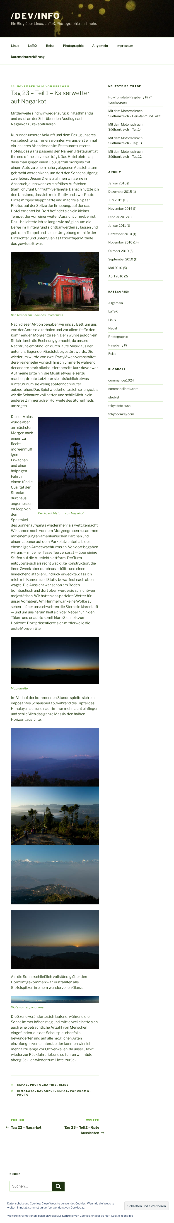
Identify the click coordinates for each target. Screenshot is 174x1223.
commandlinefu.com (123, 389)
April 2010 (115, 276)
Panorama (80, 1090)
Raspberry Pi (117, 345)
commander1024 (121, 380)
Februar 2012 (118, 217)
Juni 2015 (115, 200)
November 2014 (120, 208)
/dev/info (35, 16)
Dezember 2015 (120, 191)
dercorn (61, 86)
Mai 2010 (115, 268)
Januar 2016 (117, 183)
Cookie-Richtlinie (122, 1215)
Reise (50, 46)
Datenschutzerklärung (28, 57)
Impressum (124, 46)
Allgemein (100, 46)
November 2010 (120, 242)
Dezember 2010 (120, 234)
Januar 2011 (117, 225)
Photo (23, 1094)
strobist (113, 397)
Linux (15, 46)
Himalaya (26, 1090)
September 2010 (120, 259)
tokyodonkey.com (121, 414)
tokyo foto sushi (119, 406)
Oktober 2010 (118, 251)
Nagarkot (46, 1090)
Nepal (22, 1084)
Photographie (73, 46)
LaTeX (32, 46)
